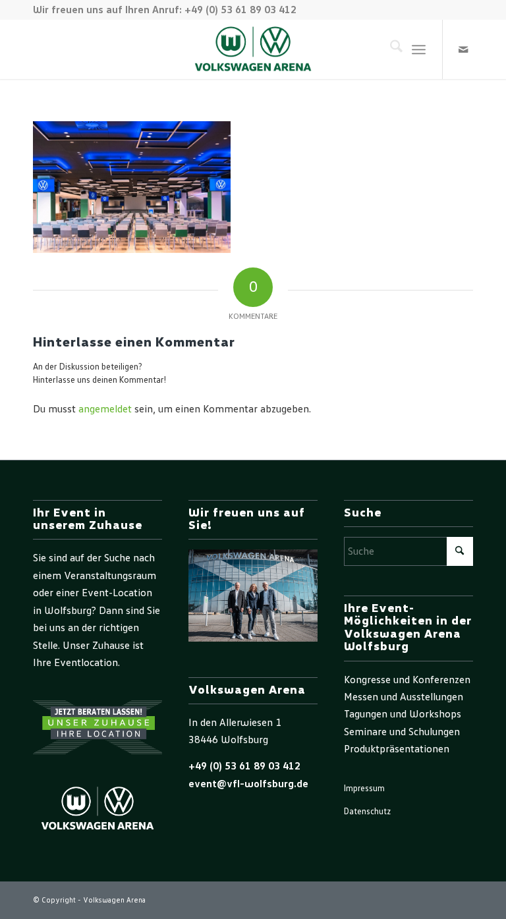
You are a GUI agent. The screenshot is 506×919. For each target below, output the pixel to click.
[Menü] (419, 49)
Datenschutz (367, 812)
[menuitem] (390, 49)
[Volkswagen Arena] (253, 49)
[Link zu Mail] (463, 49)
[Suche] (390, 49)
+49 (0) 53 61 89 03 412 (244, 766)
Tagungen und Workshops (402, 714)
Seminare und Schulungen (402, 732)
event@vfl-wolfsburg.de (248, 784)
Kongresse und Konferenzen (407, 680)
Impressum (364, 789)
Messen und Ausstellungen (403, 697)
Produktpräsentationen (396, 749)
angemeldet (105, 409)
